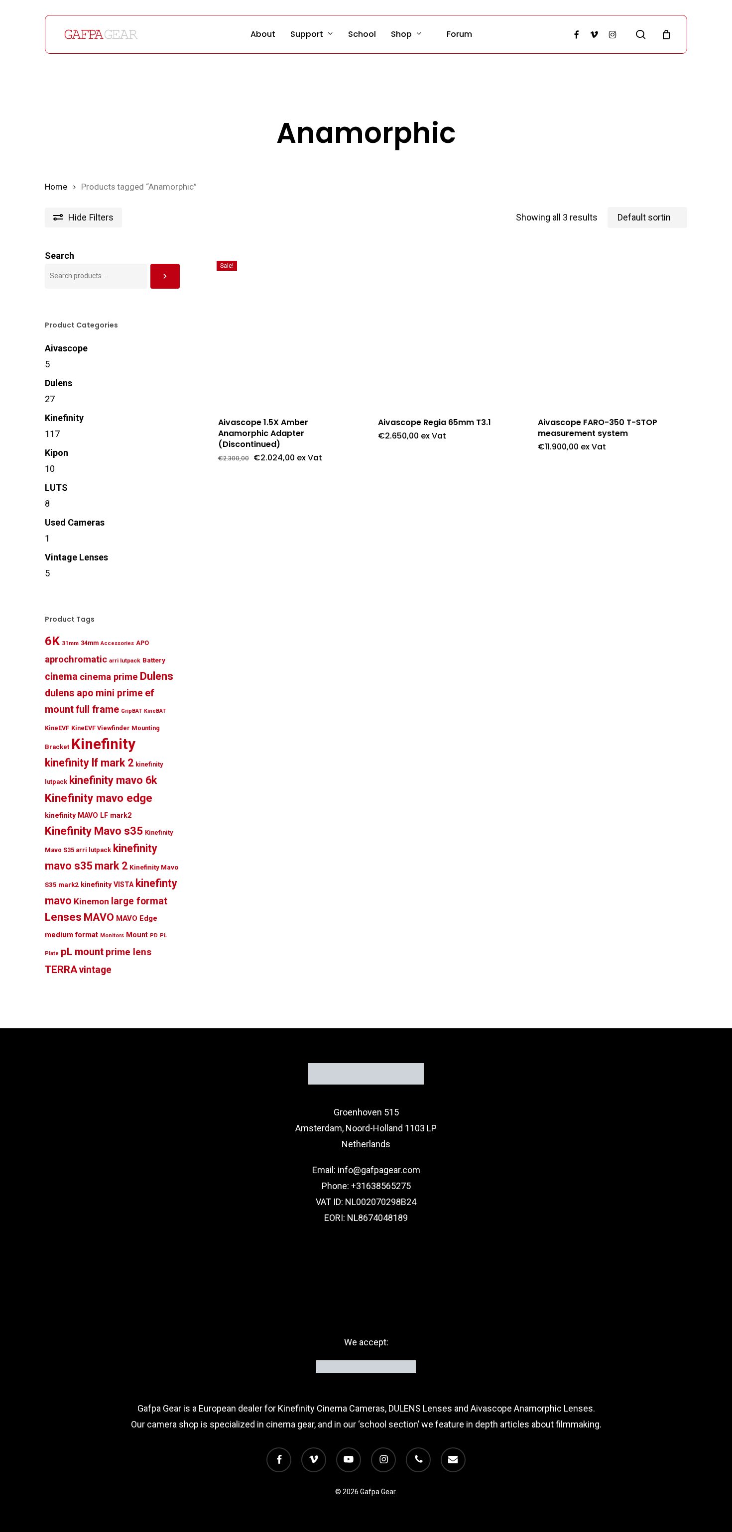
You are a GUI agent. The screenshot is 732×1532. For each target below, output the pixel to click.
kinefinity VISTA (107, 884)
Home (56, 187)
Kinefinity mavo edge (98, 797)
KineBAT (155, 711)
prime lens (128, 952)
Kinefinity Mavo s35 (94, 831)
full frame (97, 709)
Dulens (58, 383)
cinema (61, 676)
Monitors (112, 935)
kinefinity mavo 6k (113, 780)
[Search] (165, 276)
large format (139, 901)
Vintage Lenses (76, 557)
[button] (411, 464)
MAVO (99, 917)
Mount (137, 935)
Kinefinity (64, 418)
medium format (71, 934)
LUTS (56, 487)
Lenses (63, 917)
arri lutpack (124, 660)
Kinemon (91, 901)
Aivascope (66, 348)
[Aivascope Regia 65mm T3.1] (442, 327)
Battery (153, 660)
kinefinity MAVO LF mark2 (88, 815)
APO (142, 643)
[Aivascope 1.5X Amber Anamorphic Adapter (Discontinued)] (283, 327)
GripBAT (131, 711)
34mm (90, 643)
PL (163, 935)
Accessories (117, 643)
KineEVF (57, 728)
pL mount (82, 952)
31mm (70, 643)
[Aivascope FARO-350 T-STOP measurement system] (602, 327)
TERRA (61, 970)
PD (154, 935)
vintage (95, 970)
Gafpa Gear (159, 1408)
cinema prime (109, 676)
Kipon (56, 452)
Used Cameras (75, 522)
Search (59, 255)
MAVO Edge (136, 918)
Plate (52, 953)
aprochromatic (76, 659)
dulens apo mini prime (94, 693)
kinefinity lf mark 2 (89, 763)
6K (52, 641)
